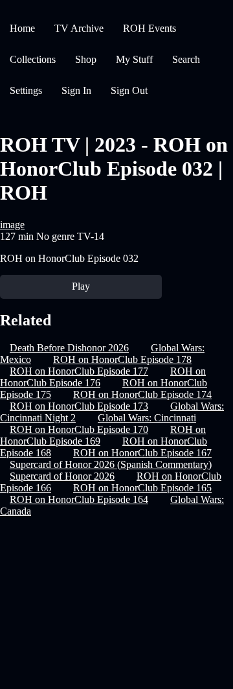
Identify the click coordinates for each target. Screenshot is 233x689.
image (12, 224)
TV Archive (79, 28)
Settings (26, 90)
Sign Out (129, 90)
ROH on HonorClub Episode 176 (103, 377)
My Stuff (134, 59)
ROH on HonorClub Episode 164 (79, 499)
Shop (85, 59)
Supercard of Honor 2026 (62, 476)
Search (186, 59)
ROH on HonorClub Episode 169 (103, 435)
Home (22, 28)
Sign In (76, 90)
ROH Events (149, 28)
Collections (33, 59)
